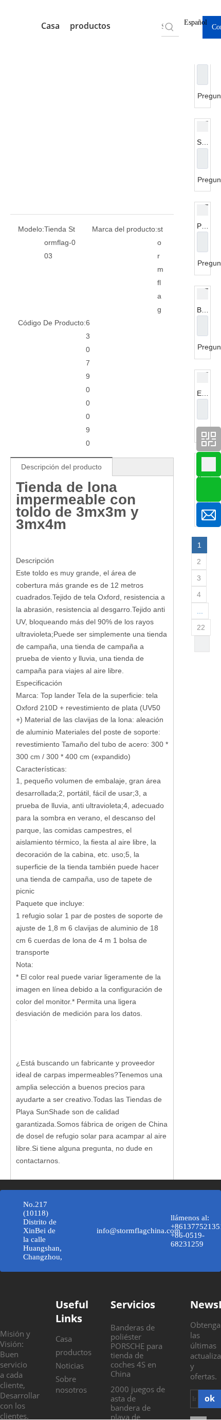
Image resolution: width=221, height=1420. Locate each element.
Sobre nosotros (71, 1384)
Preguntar (202, 74)
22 (201, 627)
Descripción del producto (61, 467)
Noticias (70, 1365)
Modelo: (31, 229)
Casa (50, 25)
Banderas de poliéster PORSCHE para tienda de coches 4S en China (136, 1350)
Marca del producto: (124, 229)
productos (91, 25)
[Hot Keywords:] (169, 27)
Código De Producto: (52, 323)
